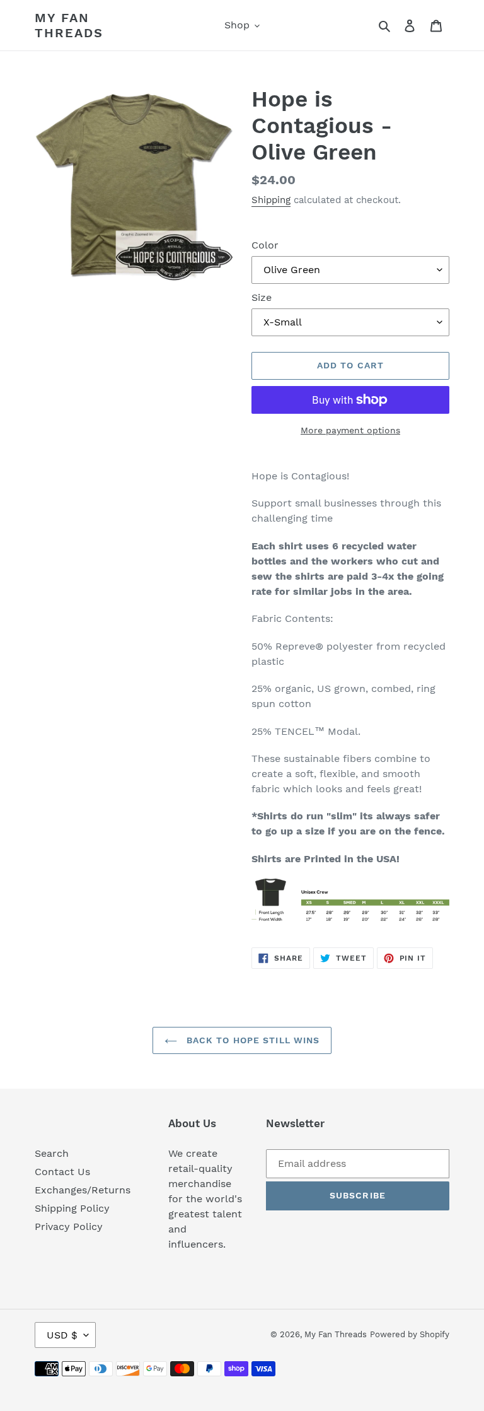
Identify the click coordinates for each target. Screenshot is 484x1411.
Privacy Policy (69, 1226)
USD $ (62, 1335)
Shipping (271, 200)
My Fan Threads (69, 25)
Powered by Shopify (409, 1334)
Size (261, 297)
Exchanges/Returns (82, 1190)
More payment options (350, 430)
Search (52, 1153)
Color (265, 245)
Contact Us (62, 1172)
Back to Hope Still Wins (251, 1040)
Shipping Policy (72, 1208)
